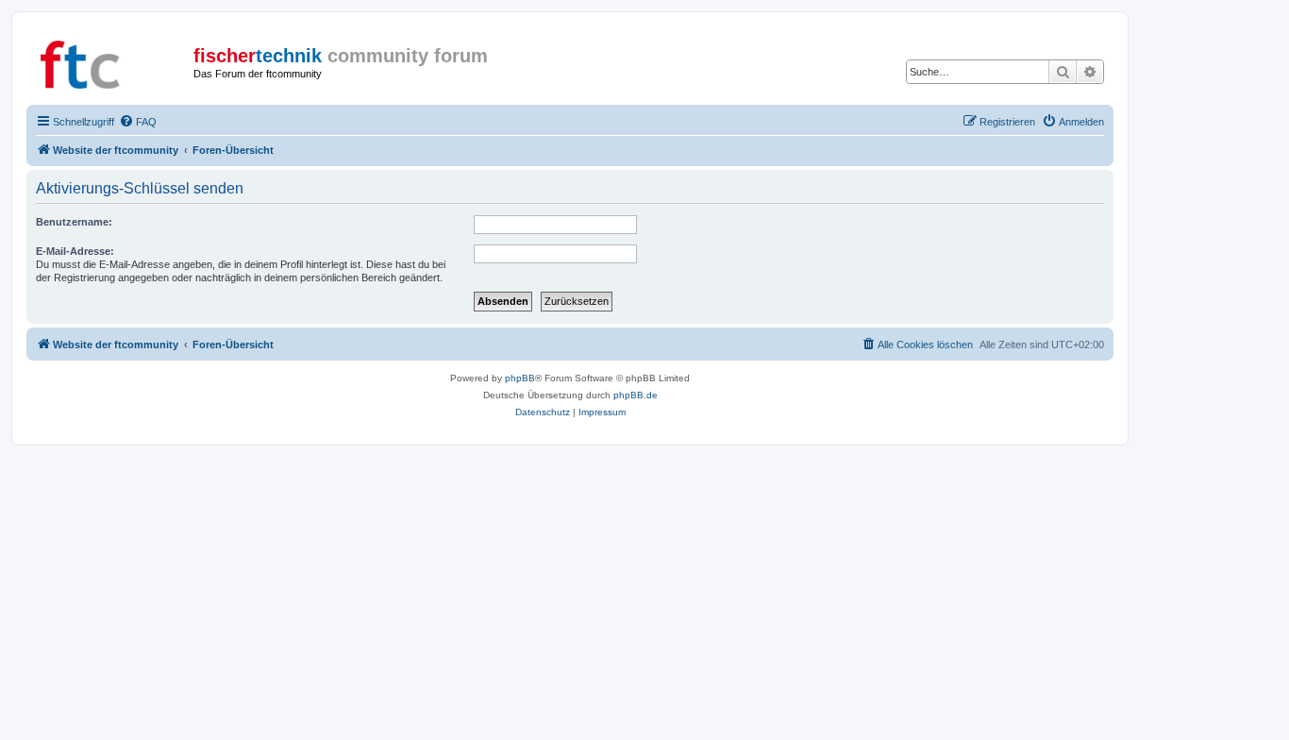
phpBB (520, 378)
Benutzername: (74, 221)
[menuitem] (138, 121)
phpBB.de (635, 395)
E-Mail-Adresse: (75, 251)
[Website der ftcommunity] (112, 61)
